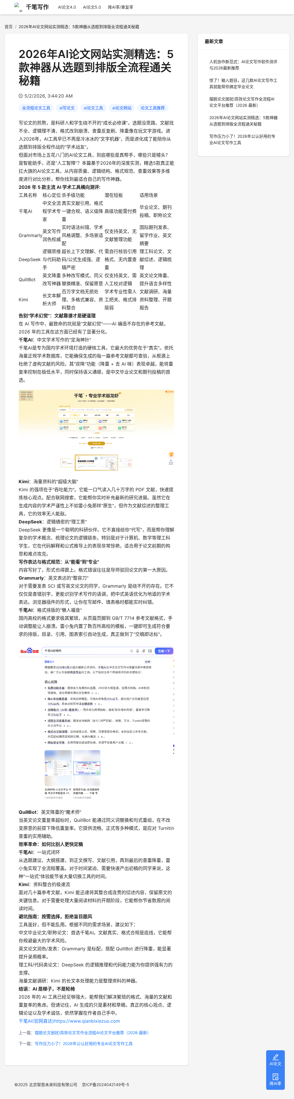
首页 (9, 26)
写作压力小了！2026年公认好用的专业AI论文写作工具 (84, 1043)
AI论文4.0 (67, 7)
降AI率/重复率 (120, 7)
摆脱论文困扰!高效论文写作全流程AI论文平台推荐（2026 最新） (93, 1032)
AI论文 (275, 1063)
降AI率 (275, 1083)
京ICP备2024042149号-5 (105, 1084)
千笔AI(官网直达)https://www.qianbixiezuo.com (69, 1021)
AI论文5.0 (92, 7)
